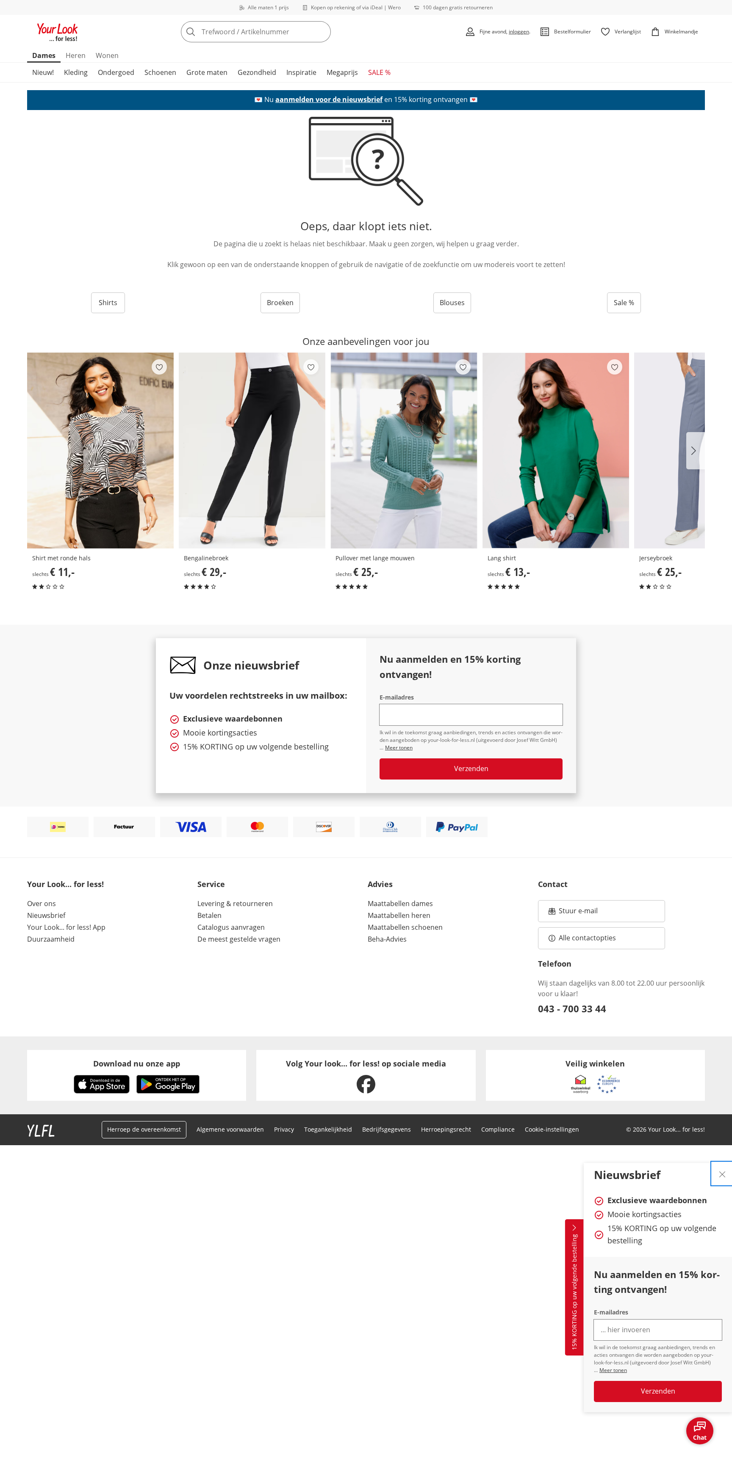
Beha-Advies (387, 939)
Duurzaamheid (51, 939)
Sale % (624, 302)
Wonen (107, 55)
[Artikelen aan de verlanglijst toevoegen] (159, 367)
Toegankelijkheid (328, 1129)
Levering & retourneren (235, 903)
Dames (43, 55)
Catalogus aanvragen (231, 927)
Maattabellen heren (399, 915)
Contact (553, 884)
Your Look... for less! (65, 884)
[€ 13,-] (555, 450)
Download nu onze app (136, 1063)
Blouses (452, 302)
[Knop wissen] (322, 31)
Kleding (76, 72)
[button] (695, 450)
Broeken (280, 302)
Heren (76, 55)
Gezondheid (257, 72)
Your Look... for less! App (66, 927)
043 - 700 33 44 (572, 1008)
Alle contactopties (587, 937)
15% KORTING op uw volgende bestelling (574, 1292)
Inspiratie (301, 72)
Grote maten (206, 72)
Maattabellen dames (400, 903)
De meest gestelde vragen (238, 939)
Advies (380, 884)
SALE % (379, 72)
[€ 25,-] (403, 450)
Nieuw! (43, 72)
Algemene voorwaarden (230, 1129)
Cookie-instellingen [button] (552, 1129)
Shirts (108, 302)
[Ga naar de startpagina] (57, 32)
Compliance (498, 1129)
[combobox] (274, 32)
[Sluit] (722, 1173)
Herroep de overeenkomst (144, 1129)
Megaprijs (342, 72)
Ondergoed (116, 72)
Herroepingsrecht (446, 1129)
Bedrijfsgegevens (386, 1129)
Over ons (41, 903)
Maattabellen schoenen (405, 927)
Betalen (209, 915)
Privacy (284, 1129)
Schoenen (160, 72)
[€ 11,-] (100, 450)
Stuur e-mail (578, 913)
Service (211, 884)
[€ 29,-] (252, 450)
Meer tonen (613, 1370)
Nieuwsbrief (46, 915)
